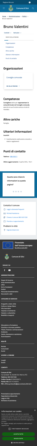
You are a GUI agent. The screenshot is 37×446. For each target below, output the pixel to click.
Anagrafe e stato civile (8, 304)
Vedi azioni (16, 33)
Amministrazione (14, 16)
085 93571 (13, 156)
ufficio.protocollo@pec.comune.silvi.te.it (17, 384)
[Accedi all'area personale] (29, 2)
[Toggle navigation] (4, 8)
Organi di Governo (7, 280)
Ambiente (4, 332)
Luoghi (3, 360)
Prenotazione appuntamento (10, 394)
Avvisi (3, 351)
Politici (24, 16)
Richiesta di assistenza (8, 400)
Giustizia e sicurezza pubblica (10, 327)
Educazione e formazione (9, 325)
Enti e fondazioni (6, 287)
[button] (18, 443)
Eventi (3, 362)
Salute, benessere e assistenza (11, 334)
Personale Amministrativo (9, 291)
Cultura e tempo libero (8, 306)
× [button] (35, 410)
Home (4, 16)
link (8, 425)
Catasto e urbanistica (8, 313)
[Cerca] (33, 8)
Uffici (3, 285)
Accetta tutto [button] (18, 434)
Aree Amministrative (8, 282)
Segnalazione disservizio (9, 396)
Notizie (3, 346)
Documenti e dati (6, 294)
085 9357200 (12, 377)
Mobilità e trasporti (7, 315)
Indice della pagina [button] (12, 37)
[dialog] (18, 427)
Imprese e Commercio (8, 311)
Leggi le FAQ (5, 398)
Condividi (7, 33)
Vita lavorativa (6, 308)
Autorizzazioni (6, 336)
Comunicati (5, 349)
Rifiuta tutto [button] (18, 438)
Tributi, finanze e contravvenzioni (12, 329)
